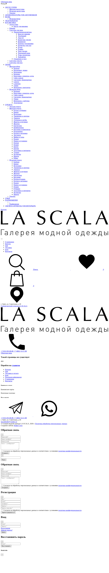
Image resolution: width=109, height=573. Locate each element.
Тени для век (22, 51)
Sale (6, 246)
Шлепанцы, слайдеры (21, 101)
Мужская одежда (15, 160)
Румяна (20, 49)
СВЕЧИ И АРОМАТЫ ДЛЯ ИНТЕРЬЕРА (20, 206)
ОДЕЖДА (8, 105)
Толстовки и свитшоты (22, 150)
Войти (4, 532)
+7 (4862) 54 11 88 (20, 351)
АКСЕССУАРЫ (11, 7)
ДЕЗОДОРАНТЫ (11, 21)
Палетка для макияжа (25, 43)
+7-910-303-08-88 (7, 351)
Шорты (16, 156)
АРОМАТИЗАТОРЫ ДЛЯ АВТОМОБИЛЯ (21, 15)
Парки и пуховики (20, 141)
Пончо (16, 147)
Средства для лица (16, 30)
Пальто (16, 139)
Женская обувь (14, 66)
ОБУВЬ (8, 64)
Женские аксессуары (16, 9)
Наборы (12, 28)
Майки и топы (19, 137)
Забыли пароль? (6, 530)
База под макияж (24, 34)
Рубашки (17, 189)
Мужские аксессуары (17, 11)
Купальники (18, 131)
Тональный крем (24, 53)
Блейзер (16, 162)
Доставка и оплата (12, 373)
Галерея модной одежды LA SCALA (14, 306)
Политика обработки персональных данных (51, 424)
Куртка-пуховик (19, 179)
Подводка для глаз (24, 45)
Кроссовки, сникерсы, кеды (24, 76)
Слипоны (17, 84)
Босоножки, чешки (20, 70)
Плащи (16, 145)
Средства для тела (15, 63)
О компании (9, 242)
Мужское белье (14, 19)
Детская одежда (15, 106)
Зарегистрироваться (8, 512)
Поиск (4, 460)
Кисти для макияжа (21, 26)
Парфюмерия (14, 204)
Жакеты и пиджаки (21, 122)
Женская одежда (15, 108)
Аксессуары (13, 24)
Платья (16, 143)
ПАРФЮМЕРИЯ (11, 200)
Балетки (16, 68)
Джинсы (17, 118)
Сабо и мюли (18, 78)
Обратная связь (6, 2)
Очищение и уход (20, 59)
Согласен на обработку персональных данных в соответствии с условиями (42, 451)
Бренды (8, 244)
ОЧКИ (7, 198)
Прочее (16, 149)
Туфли (16, 85)
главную (16, 365)
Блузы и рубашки (20, 110)
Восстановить (6, 546)
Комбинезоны (19, 128)
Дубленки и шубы (20, 120)
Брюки (16, 112)
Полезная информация (13, 377)
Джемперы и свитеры (21, 116)
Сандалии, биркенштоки (23, 80)
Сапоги (16, 82)
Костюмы (17, 177)
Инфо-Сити (18, 425)
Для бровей (22, 36)
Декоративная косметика (23, 32)
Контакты (8, 251)
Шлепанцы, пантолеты (22, 87)
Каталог (4, 209)
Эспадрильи (18, 103)
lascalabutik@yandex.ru (9, 422)
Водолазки (17, 114)
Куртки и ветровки (20, 133)
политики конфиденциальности (70, 451)
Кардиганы (18, 126)
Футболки (17, 154)
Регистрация (5, 528)
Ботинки (17, 74)
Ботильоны (18, 72)
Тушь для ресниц (24, 55)
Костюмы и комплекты (22, 129)
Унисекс (12, 13)
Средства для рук (15, 61)
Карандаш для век (24, 40)
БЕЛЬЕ (7, 17)
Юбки (16, 158)
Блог (7, 249)
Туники (16, 152)
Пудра (20, 47)
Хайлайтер (22, 57)
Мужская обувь (14, 89)
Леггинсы (17, 135)
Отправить (5, 453)
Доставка (8, 248)
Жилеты (17, 124)
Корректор (22, 42)
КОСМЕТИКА (10, 22)
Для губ (21, 38)
